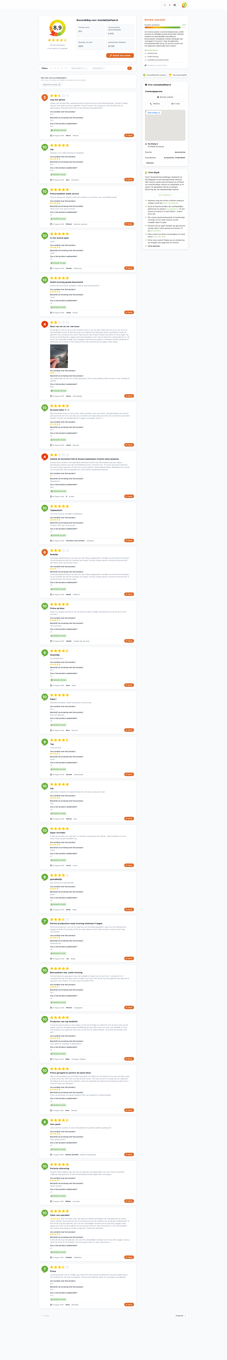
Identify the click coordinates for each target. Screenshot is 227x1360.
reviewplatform (172, 209)
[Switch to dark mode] (170, 5)
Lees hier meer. (159, 237)
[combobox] (79, 68)
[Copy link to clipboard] (165, 5)
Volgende (179, 1315)
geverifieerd (156, 231)
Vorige (46, 1315)
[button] (165, 245)
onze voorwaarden (170, 203)
